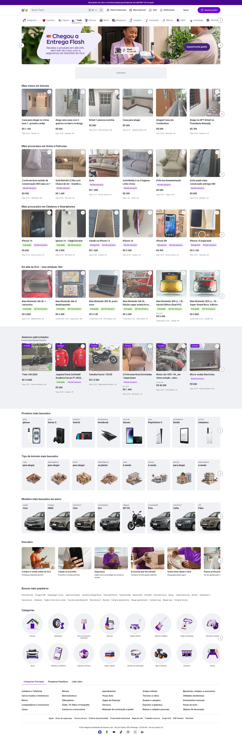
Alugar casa (167, 600)
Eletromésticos (69, 696)
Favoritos (50, 20)
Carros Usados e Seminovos (35, 696)
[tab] (34, 682)
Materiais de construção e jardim (118, 709)
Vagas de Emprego (111, 700)
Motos (25, 700)
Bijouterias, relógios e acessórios (199, 691)
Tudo (79, 20)
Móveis (169, 20)
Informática (216, 20)
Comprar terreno (181, 600)
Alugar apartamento (139, 600)
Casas (25, 709)
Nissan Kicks (137, 595)
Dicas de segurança (64, 718)
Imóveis (92, 20)
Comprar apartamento (120, 600)
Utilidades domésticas (193, 696)
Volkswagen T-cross (55, 595)
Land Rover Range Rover (91, 595)
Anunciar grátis (210, 10)
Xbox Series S (95, 600)
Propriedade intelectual (120, 718)
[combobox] (67, 10)
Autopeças (121, 20)
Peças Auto (107, 696)
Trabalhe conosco (152, 718)
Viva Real (189, 718)
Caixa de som (27, 600)
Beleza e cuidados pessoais (156, 709)
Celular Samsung (183, 595)
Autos (106, 20)
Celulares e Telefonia (32, 691)
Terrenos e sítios (151, 696)
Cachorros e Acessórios (73, 709)
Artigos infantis (150, 691)
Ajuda (51, 718)
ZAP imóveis (178, 718)
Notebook (38, 600)
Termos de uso (80, 718)
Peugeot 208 (40, 595)
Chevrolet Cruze (160, 595)
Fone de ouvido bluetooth (78, 600)
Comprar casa (155, 600)
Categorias (31, 20)
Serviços (106, 705)
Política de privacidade (98, 718)
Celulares (137, 20)
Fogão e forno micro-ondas (55, 600)
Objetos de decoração (193, 709)
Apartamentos (109, 691)
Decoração (154, 20)
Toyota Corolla (125, 595)
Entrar (186, 10)
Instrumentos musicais (194, 700)
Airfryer (195, 595)
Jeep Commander (72, 595)
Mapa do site (137, 718)
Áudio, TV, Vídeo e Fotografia (75, 705)
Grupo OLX (166, 718)
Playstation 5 (205, 595)
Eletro (183, 20)
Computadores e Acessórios (35, 705)
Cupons (65, 20)
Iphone (171, 595)
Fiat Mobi (148, 595)
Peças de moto (190, 705)
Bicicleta (106, 600)
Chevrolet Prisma (110, 595)
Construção (198, 20)
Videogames (68, 700)
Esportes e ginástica (152, 705)
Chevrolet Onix (27, 595)
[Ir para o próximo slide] (221, 113)
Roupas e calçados (152, 700)
